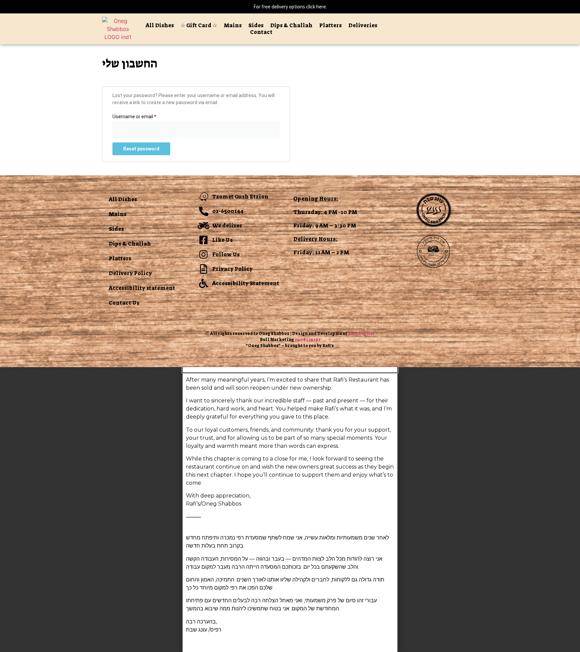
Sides (255, 25)
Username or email (143, 115)
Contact (261, 32)
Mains (233, 25)
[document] (290, 509)
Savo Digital (361, 333)
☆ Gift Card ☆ (199, 25)
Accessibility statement (142, 288)
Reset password (141, 148)
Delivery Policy (130, 273)
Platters (330, 25)
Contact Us (124, 302)
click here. (316, 6)
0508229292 (308, 339)
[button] (290, 370)
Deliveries (362, 25)
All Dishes (160, 25)
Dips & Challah (291, 25)
